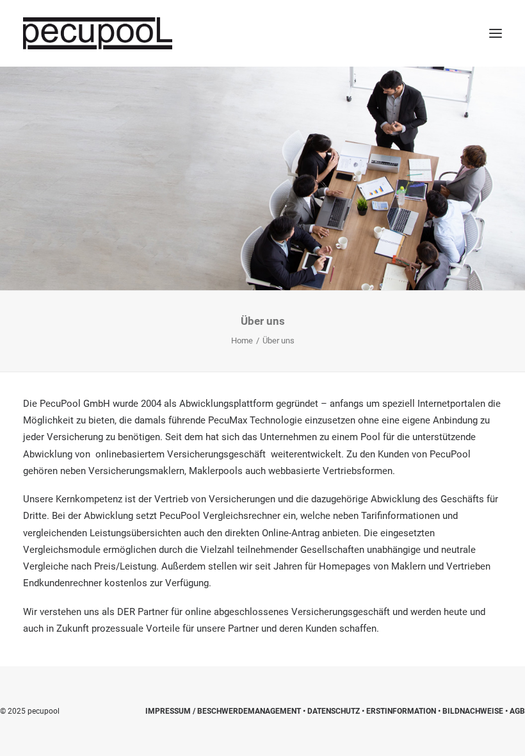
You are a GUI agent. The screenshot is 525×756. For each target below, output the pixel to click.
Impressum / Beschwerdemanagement (223, 711)
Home (242, 340)
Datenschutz (333, 711)
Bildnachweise (472, 711)
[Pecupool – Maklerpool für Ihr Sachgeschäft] (97, 33)
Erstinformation (401, 711)
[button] (495, 33)
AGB (517, 711)
